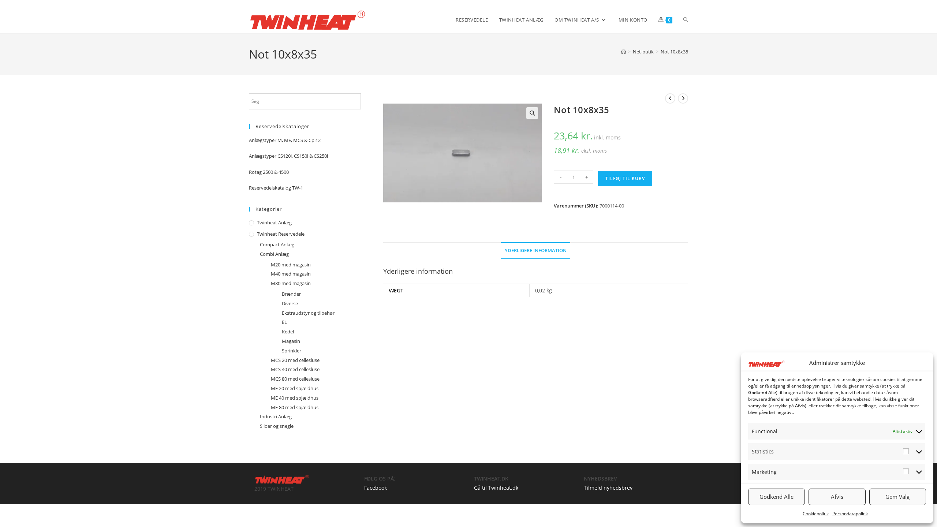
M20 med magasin (291, 264)
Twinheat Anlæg (274, 222)
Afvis (837, 496)
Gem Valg (897, 496)
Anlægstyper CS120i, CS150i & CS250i (288, 156)
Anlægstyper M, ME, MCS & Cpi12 (285, 140)
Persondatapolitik (850, 514)
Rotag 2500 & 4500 (269, 172)
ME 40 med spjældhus (294, 398)
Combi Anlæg (274, 254)
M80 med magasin (291, 283)
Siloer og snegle (277, 426)
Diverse (290, 303)
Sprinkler (291, 350)
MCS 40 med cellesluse (295, 369)
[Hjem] (623, 51)
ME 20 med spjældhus (294, 388)
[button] (532, 113)
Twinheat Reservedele (281, 234)
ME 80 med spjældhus (294, 407)
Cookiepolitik (816, 514)
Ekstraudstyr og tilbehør (308, 313)
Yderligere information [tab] (536, 250)
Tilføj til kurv (625, 178)
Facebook (375, 487)
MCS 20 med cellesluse (295, 360)
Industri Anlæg (276, 416)
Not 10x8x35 (674, 51)
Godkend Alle (776, 496)
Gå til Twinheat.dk (496, 487)
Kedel (288, 331)
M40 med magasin (291, 273)
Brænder (291, 294)
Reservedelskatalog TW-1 (276, 187)
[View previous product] (670, 98)
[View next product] (683, 98)
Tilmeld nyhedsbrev (608, 487)
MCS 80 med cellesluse (295, 378)
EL (284, 322)
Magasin (291, 341)
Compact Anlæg (277, 244)
